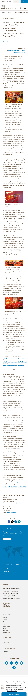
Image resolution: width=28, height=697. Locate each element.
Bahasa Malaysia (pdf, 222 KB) (16, 50)
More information (12, 691)
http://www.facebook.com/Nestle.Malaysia (15, 486)
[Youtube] (21, 663)
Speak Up (6, 571)
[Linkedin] (16, 663)
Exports (5, 624)
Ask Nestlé (5, 617)
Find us (4, 621)
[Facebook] (6, 663)
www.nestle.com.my (17, 483)
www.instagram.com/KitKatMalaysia (13, 365)
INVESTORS (14, 642)
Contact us (24, 1)
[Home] (9, 7)
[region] (14, 687)
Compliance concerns (11, 564)
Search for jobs (6, 626)
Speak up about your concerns (11, 568)
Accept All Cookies (14, 694)
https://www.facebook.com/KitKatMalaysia (15, 362)
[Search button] (22, 7)
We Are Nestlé (6, 632)
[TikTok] (14, 667)
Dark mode (4, 1)
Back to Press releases (9, 42)
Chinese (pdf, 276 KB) (19, 52)
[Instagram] (11, 663)
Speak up (5, 630)
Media (4, 628)
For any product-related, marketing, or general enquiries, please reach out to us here (12, 533)
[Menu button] (25, 8)
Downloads (14, 637)
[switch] (9, 1)
